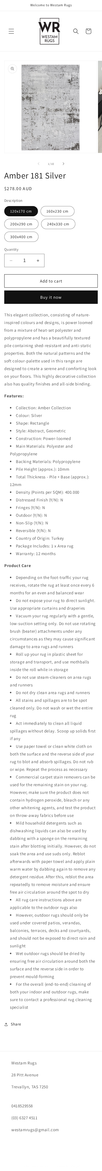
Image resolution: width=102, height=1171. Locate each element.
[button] (11, 31)
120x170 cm (21, 211)
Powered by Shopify (67, 1166)
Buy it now (51, 297)
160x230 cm (57, 211)
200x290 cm (21, 224)
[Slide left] (38, 163)
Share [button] (16, 1024)
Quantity (11, 249)
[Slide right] (63, 163)
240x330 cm (58, 224)
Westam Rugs (42, 1166)
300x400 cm (21, 236)
